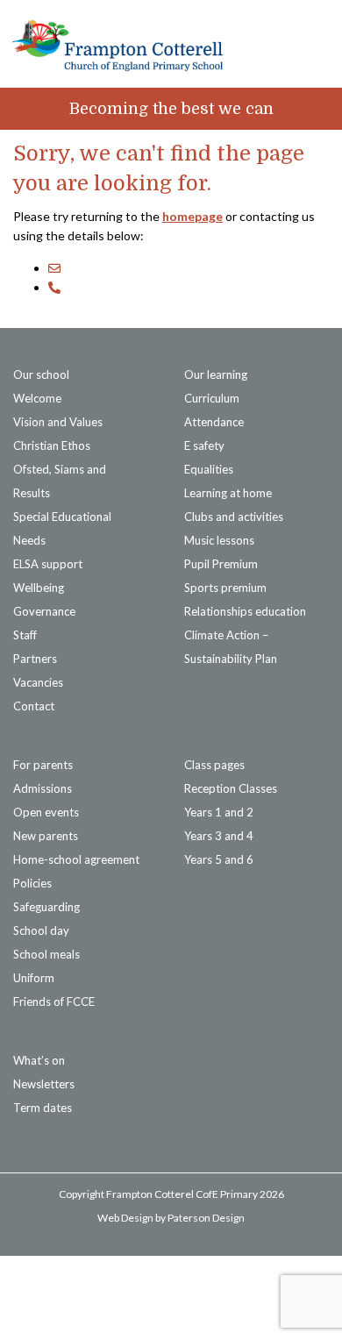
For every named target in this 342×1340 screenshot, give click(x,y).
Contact (33, 706)
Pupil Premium (221, 564)
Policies (32, 883)
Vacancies (38, 682)
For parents (43, 765)
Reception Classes (230, 788)
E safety (204, 445)
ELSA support (47, 564)
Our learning (215, 374)
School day (41, 930)
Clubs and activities (233, 517)
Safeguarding (46, 907)
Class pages (214, 765)
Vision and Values (58, 422)
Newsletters (44, 1084)
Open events (46, 812)
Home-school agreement (76, 859)
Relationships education (245, 611)
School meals (46, 954)
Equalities (208, 469)
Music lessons (219, 540)
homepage (192, 216)
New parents (45, 836)
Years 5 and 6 (218, 859)
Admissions (42, 788)
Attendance (214, 422)
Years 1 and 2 (218, 812)
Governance (44, 611)
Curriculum (211, 398)
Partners (35, 659)
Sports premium (225, 588)
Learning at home (228, 493)
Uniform (33, 978)
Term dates (42, 1108)
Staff (25, 635)
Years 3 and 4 (218, 836)
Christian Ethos (51, 445)
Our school (41, 374)
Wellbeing (38, 588)
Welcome (37, 398)
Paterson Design (206, 1217)
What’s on (39, 1060)
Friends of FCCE (54, 1001)
